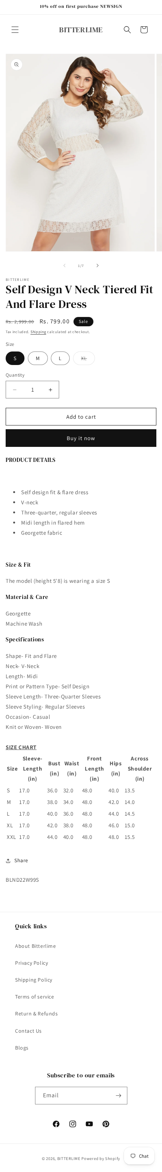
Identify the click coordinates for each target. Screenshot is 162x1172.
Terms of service (34, 996)
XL (88, 359)
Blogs (22, 1047)
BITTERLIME (69, 1158)
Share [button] (21, 860)
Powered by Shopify (100, 1158)
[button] (15, 29)
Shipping (38, 331)
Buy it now (81, 438)
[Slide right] (97, 265)
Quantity (15, 375)
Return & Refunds (36, 1013)
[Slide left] (64, 265)
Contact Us (28, 1030)
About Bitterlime (35, 946)
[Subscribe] (118, 1095)
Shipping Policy (33, 979)
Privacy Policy (31, 962)
